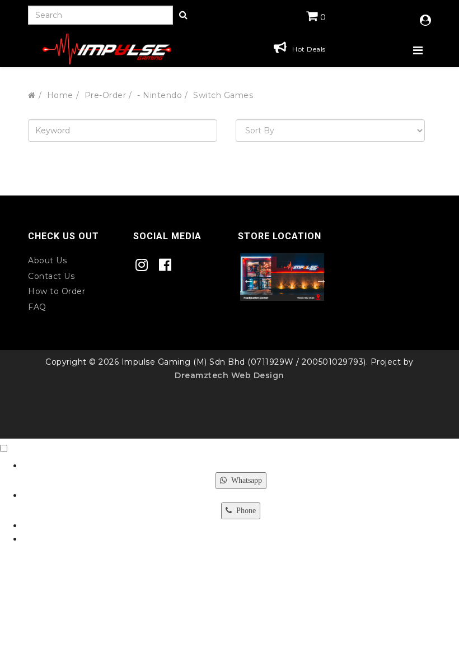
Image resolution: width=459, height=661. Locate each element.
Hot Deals (309, 49)
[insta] (144, 265)
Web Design (256, 375)
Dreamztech (201, 375)
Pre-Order (106, 95)
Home (60, 95)
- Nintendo (159, 95)
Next (318, 279)
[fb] (168, 265)
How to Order (56, 291)
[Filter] (183, 15)
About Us (47, 260)
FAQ (37, 307)
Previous (245, 279)
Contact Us (51, 276)
